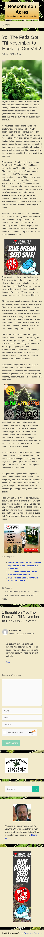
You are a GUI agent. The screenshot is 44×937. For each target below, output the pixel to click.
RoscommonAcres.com (33, 933)
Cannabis (9, 588)
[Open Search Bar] (40, 24)
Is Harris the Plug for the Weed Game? (22, 592)
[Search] (35, 789)
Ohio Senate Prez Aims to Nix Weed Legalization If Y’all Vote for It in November (24, 566)
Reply (8, 662)
